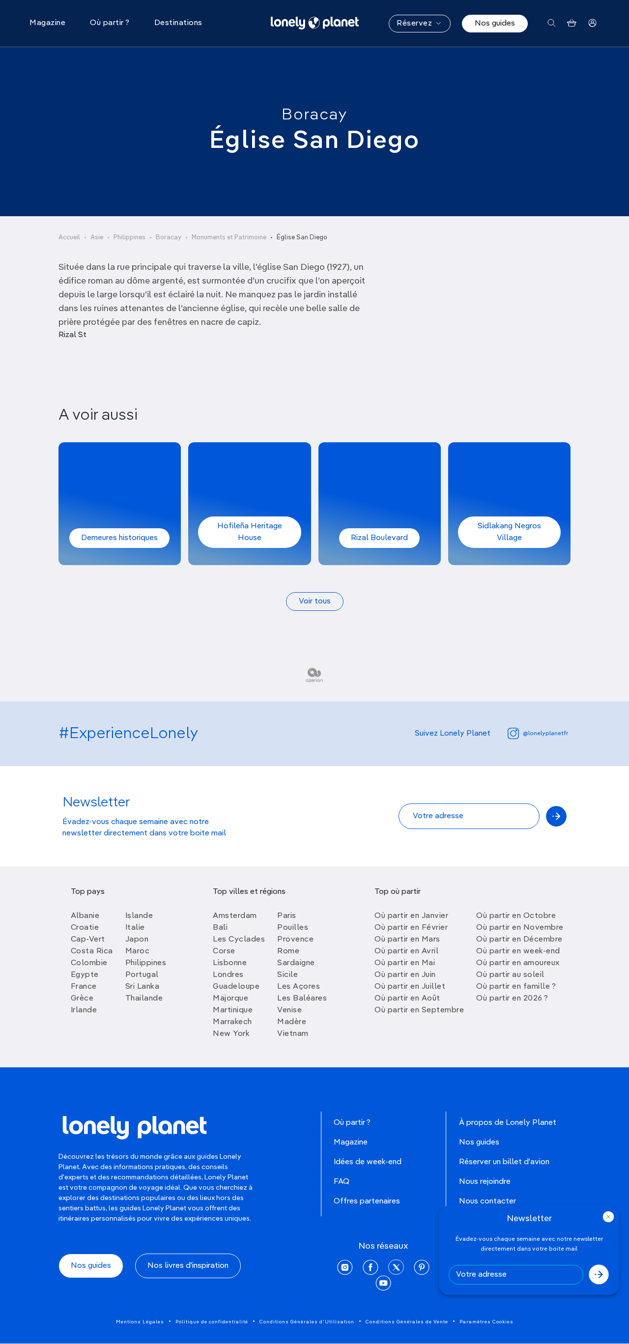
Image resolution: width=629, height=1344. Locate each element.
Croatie (85, 928)
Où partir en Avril (406, 951)
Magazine (351, 1142)
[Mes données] (592, 23)
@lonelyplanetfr (545, 734)
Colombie (89, 963)
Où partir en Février (411, 928)
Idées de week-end (367, 1162)
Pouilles (292, 928)
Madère (291, 1022)
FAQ (341, 1182)
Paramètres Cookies (486, 1321)
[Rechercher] (551, 23)
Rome (288, 951)
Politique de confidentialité (211, 1321)
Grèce (82, 998)
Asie (96, 237)
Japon (137, 940)
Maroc (137, 951)
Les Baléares (302, 998)
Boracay (314, 115)
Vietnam (293, 1034)
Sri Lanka (142, 987)
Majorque (230, 998)
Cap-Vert (88, 940)
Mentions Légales (140, 1321)
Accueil (69, 237)
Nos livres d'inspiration (188, 1266)
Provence (295, 940)
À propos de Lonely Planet (507, 1123)
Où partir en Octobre (516, 916)
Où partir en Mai (404, 963)
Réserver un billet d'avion (504, 1162)
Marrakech (232, 1022)
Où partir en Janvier (411, 916)
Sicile (287, 975)
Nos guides (495, 24)
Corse (224, 951)
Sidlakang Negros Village (509, 532)
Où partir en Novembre (520, 928)
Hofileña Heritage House (249, 532)
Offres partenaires (367, 1201)
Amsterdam (235, 916)
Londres (228, 975)
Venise (289, 1010)
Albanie (85, 916)
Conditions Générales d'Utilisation (306, 1321)
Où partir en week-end (518, 951)
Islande (139, 916)
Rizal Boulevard (379, 538)
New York (231, 1034)
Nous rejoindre (485, 1182)
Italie (135, 928)
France (84, 987)
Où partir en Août (407, 998)
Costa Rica (92, 951)
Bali (220, 928)
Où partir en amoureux (518, 963)
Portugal (142, 975)
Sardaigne (296, 963)
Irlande (84, 1010)
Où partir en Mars (407, 940)
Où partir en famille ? (516, 987)
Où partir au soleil (510, 975)
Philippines (129, 237)
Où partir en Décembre (519, 940)
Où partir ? (352, 1123)
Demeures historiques (119, 538)
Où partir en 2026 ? (512, 998)
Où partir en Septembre (419, 1010)
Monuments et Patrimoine (229, 237)
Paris (286, 916)
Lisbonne (230, 963)
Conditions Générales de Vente (407, 1321)
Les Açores (298, 987)
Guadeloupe (236, 987)
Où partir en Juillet (409, 987)
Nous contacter (487, 1201)
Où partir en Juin (405, 975)
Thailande (144, 998)
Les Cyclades (239, 940)
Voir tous (315, 601)
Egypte (85, 975)
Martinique (233, 1010)
